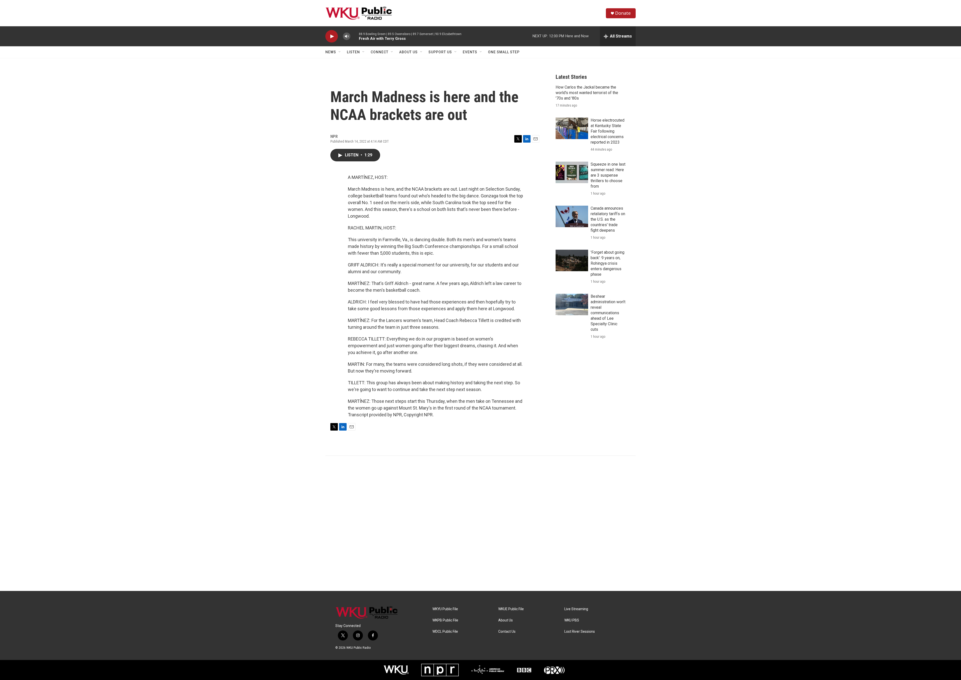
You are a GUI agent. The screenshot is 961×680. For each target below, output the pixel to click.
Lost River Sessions (579, 631)
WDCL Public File (445, 631)
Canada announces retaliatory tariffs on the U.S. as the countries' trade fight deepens (608, 219)
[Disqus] (480, 523)
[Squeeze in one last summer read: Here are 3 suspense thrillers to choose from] (572, 172)
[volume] (346, 36)
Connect (379, 52)
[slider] (354, 36)
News (330, 52)
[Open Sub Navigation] (340, 52)
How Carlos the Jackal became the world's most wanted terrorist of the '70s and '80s (587, 93)
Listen (353, 52)
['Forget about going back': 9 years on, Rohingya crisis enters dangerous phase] (572, 260)
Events (470, 52)
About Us (408, 52)
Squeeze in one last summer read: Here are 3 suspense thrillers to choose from (608, 175)
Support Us (440, 52)
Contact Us (507, 631)
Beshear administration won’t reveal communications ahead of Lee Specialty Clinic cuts (608, 313)
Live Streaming (576, 609)
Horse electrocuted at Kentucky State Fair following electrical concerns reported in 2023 (607, 131)
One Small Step (504, 52)
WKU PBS (571, 620)
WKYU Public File (445, 609)
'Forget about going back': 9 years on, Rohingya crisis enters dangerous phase (607, 263)
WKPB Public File (445, 620)
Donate (623, 13)
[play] (332, 36)
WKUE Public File (511, 609)
